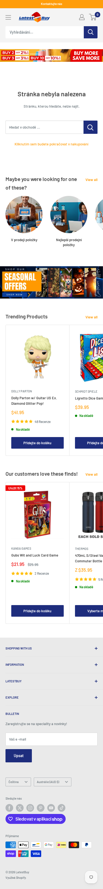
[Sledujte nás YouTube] (51, 808)
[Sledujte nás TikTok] (61, 808)
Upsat (19, 755)
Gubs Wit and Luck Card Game (34, 555)
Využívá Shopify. (16, 877)
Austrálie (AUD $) (48, 782)
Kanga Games (21, 548)
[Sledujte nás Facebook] (9, 808)
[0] (93, 17)
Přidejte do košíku (37, 443)
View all (91, 179)
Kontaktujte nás (51, 4)
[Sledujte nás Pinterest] (40, 808)
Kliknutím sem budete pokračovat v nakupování (51, 144)
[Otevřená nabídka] (8, 17)
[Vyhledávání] (91, 32)
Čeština (14, 782)
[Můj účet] (82, 17)
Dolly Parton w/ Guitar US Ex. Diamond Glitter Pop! (34, 401)
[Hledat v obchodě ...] (90, 127)
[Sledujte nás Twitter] (20, 808)
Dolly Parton (21, 391)
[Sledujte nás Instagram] (30, 808)
